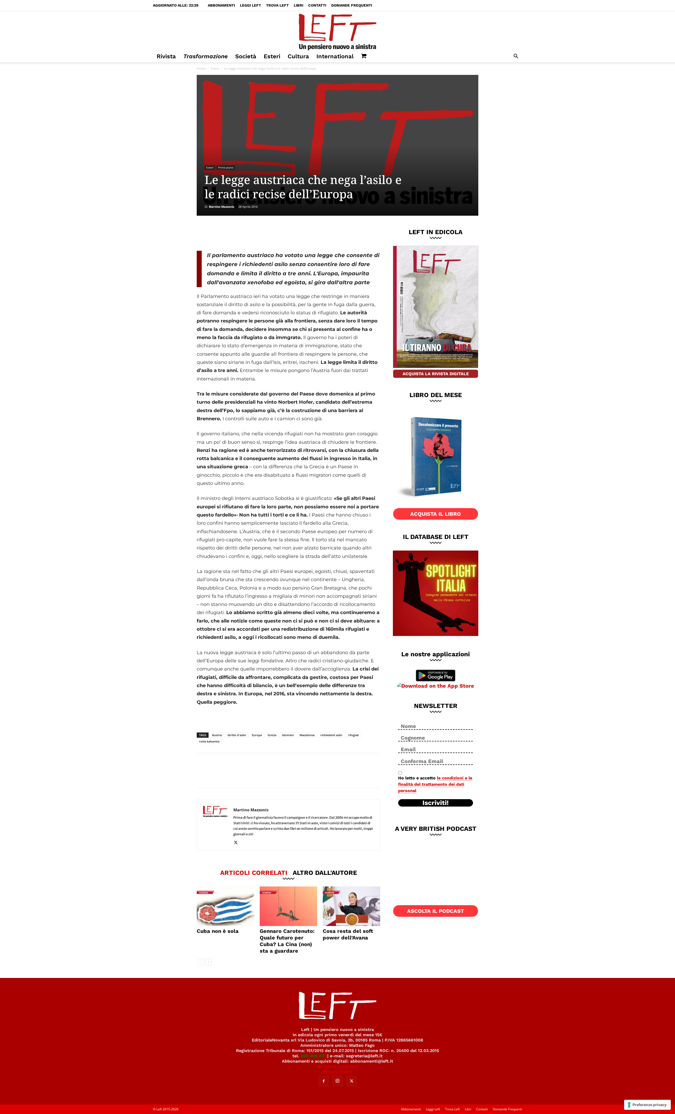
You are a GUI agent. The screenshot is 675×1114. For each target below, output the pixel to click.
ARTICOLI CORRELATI (253, 872)
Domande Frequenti (351, 5)
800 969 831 (313, 1055)
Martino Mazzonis (221, 207)
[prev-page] (200, 962)
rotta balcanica (209, 741)
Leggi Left (250, 5)
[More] (287, 233)
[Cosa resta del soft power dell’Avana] (351, 906)
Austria (217, 735)
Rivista (166, 56)
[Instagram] (337, 1081)
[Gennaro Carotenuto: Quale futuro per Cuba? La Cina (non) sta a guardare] (288, 906)
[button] (515, 56)
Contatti (317, 5)
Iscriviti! (435, 803)
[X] (252, 233)
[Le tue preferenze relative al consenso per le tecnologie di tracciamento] (647, 1105)
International (335, 56)
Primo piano (225, 167)
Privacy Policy (337, 1071)
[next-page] (208, 962)
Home (201, 68)
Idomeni (288, 735)
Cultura (298, 56)
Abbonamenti (221, 5)
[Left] (337, 31)
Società (245, 56)
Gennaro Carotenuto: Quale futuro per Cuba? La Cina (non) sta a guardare (287, 941)
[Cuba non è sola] (225, 906)
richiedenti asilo (331, 735)
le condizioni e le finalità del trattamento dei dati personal (435, 784)
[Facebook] (234, 233)
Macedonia (307, 735)
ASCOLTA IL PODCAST (435, 911)
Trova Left (277, 5)
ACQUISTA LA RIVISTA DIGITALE (436, 373)
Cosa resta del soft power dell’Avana (348, 934)
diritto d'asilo (237, 735)
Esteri (272, 56)
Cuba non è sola (218, 931)
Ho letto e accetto (435, 784)
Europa (257, 735)
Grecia (272, 735)
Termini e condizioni (337, 1066)
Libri (298, 5)
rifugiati (353, 735)
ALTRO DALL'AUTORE (325, 872)
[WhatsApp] (269, 233)
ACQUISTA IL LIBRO (435, 514)
